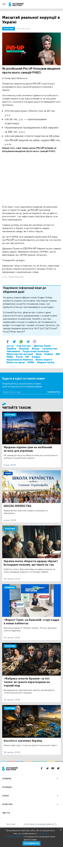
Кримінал (10, 587)
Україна (11, 348)
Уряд (39, 354)
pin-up (10, 345)
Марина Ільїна (45, 362)
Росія (19, 357)
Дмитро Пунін (42, 345)
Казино (36, 357)
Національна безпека (20, 359)
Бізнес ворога (44, 359)
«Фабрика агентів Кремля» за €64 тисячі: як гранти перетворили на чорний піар (27, 682)
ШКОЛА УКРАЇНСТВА (17, 506)
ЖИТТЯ (6, 813)
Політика (10, 415)
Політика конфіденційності (40, 824)
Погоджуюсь (31, 843)
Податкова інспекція (36, 351)
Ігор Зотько (24, 345)
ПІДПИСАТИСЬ (54, 392)
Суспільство (49, 348)
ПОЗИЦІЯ (7, 787)
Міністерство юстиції (20, 354)
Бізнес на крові (16, 362)
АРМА (31, 362)
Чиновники (13, 351)
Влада (35, 348)
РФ (27, 357)
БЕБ (58, 354)
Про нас (11, 824)
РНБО (10, 357)
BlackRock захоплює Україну (23, 740)
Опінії (8, 473)
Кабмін (48, 354)
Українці (24, 348)
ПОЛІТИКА (8, 29)
